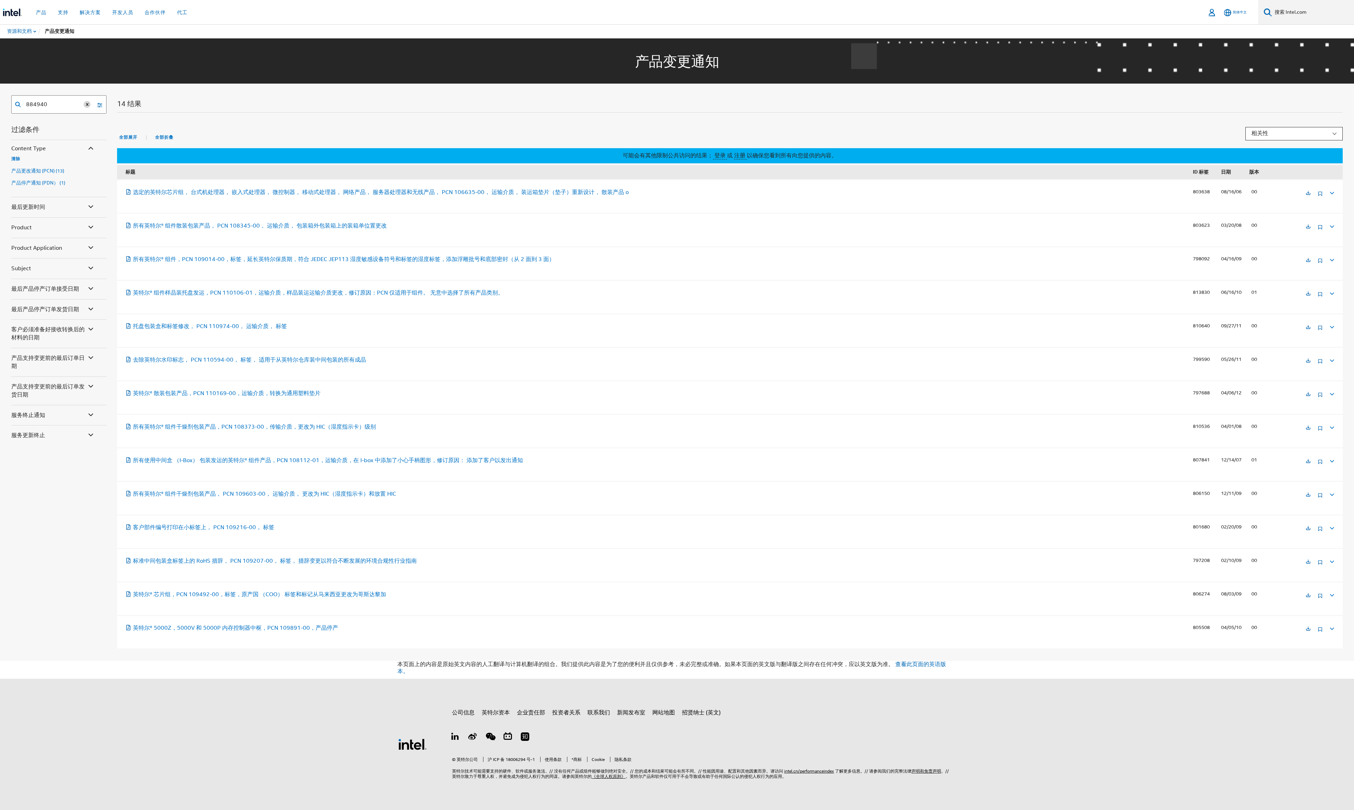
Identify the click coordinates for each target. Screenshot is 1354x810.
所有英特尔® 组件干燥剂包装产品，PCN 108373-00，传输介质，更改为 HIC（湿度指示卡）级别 (254, 426)
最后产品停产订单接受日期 (45, 288)
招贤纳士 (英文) (701, 712)
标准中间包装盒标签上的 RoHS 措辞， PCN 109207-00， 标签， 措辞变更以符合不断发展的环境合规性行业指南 (275, 560)
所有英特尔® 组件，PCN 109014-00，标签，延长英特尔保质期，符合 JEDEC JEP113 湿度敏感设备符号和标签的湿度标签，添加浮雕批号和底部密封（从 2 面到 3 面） (344, 259)
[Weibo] (473, 737)
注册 (740, 155)
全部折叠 (164, 137)
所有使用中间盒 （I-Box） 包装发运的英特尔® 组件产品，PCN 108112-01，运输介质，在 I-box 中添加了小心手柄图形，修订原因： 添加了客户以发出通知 (328, 460)
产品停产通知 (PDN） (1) (38, 183)
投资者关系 (566, 712)
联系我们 (598, 712)
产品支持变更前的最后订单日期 (48, 362)
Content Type (28, 148)
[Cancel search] (87, 104)
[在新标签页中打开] (1308, 193)
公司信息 (463, 712)
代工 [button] (182, 12)
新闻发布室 (631, 712)
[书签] (1320, 196)
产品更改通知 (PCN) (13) (37, 171)
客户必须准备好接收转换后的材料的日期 (48, 333)
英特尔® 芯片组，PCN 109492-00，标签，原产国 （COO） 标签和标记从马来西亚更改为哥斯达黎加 (259, 594)
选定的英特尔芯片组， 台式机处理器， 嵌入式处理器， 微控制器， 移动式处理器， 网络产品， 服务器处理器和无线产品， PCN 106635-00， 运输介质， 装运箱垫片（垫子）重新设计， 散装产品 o (381, 192)
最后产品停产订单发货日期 (45, 309)
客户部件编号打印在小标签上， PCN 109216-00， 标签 (203, 527)
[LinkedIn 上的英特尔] (455, 737)
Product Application (36, 248)
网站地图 (663, 712)
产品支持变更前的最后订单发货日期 (48, 390)
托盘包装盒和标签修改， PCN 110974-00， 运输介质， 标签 (210, 326)
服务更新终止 (28, 435)
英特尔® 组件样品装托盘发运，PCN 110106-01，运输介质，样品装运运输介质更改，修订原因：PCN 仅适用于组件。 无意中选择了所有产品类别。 (318, 292)
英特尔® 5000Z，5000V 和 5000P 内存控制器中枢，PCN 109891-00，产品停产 (235, 627)
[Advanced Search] (97, 104)
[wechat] (490, 737)
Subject (21, 268)
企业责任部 (531, 712)
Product (21, 227)
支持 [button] (63, 12)
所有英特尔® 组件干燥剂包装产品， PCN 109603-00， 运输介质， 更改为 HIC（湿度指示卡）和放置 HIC (264, 493)
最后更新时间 (28, 207)
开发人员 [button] (122, 12)
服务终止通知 (28, 415)
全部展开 (128, 137)
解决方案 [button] (90, 12)
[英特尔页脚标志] (412, 744)
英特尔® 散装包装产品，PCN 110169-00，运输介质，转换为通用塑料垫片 (227, 393)
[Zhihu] (525, 737)
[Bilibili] (508, 737)
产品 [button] (41, 12)
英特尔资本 (496, 712)
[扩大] (1331, 192)
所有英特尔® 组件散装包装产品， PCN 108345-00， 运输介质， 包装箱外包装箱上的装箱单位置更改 (260, 225)
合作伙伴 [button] (155, 12)
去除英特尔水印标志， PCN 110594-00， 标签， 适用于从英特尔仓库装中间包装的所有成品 (249, 359)
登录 (720, 155)
